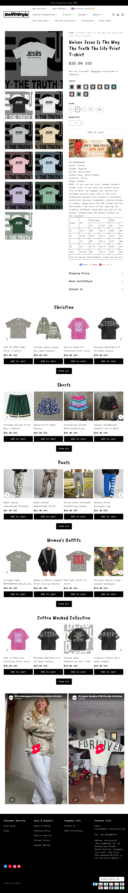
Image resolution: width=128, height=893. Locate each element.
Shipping (96, 71)
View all (63, 371)
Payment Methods (42, 845)
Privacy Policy (41, 840)
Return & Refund (42, 826)
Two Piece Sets (40, 21)
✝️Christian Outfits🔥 (83, 9)
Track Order (105, 21)
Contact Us (69, 826)
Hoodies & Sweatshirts (44, 15)
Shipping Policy (42, 831)
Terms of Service (43, 835)
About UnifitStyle (73, 831)
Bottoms (82, 15)
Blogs (6, 831)
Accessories (88, 21)
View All (63, 604)
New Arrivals (39, 9)
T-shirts (67, 15)
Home (71, 33)
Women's (97, 15)
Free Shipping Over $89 (63, 3)
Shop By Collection (65, 21)
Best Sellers (59, 9)
